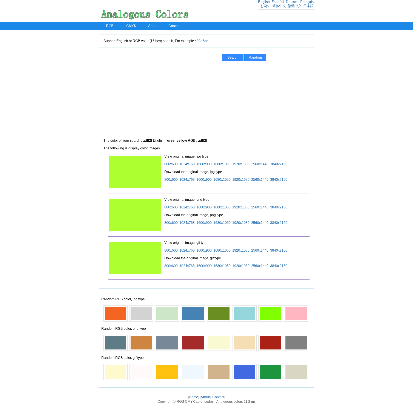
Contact (174, 26)
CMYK (131, 26)
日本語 (308, 6)
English (264, 2)
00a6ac (202, 41)
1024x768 (187, 164)
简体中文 (279, 6)
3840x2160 (278, 164)
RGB (110, 26)
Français (307, 2)
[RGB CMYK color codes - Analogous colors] (144, 18)
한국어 (265, 6)
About (152, 26)
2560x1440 (259, 164)
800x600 (171, 164)
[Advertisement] (206, 98)
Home (193, 397)
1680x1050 (222, 164)
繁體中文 (295, 6)
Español (277, 2)
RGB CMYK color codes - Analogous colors (210, 401)
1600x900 (204, 164)
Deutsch (292, 2)
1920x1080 (241, 164)
